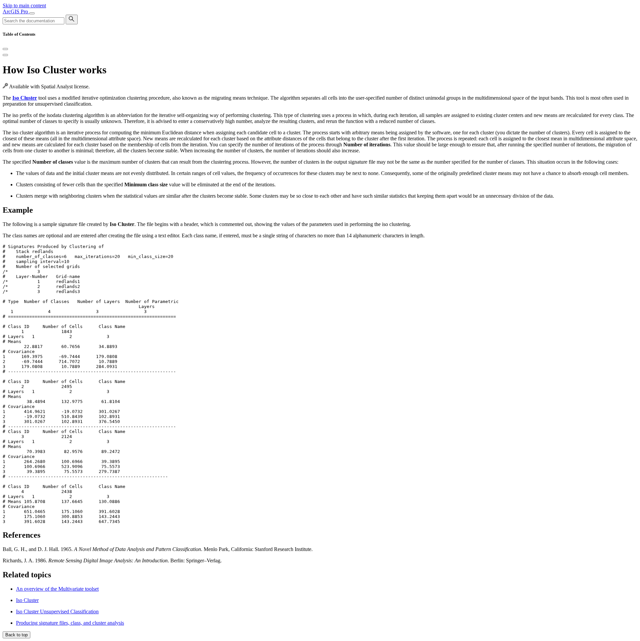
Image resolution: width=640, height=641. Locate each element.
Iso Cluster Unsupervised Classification (57, 611)
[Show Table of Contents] (5, 55)
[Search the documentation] (72, 19)
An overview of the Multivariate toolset (57, 589)
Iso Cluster (27, 600)
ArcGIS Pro (16, 11)
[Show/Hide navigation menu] (32, 13)
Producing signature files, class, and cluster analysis (70, 623)
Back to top (16, 634)
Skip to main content (24, 5)
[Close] (5, 49)
